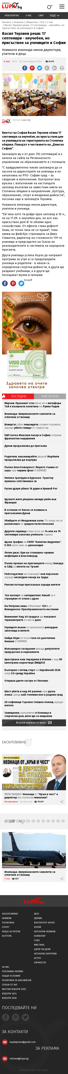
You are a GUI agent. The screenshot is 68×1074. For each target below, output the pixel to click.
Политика (8, 922)
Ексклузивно (11, 801)
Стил (37, 940)
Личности (40, 962)
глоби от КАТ (9, 984)
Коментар (40, 936)
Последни (18, 396)
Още (53, 15)
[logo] (12, 6)
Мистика (39, 944)
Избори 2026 (9, 998)
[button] (8, 821)
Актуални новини (44, 931)
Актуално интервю (45, 953)
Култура (7, 936)
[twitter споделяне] (39, 68)
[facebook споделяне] (24, 68)
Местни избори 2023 (14, 989)
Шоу (36, 913)
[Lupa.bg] (6, 122)
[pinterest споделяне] (32, 68)
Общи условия (11, 975)
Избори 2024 (9, 993)
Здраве (38, 918)
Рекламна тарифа (12, 971)
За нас (5, 967)
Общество (32, 22)
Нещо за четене (11, 931)
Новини (18, 22)
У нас (29, 15)
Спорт (5, 927)
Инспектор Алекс (44, 922)
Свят (41, 15)
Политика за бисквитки (16, 980)
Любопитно (11, 15)
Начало (6, 22)
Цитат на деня (42, 949)
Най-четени (49, 396)
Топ (42, 22)
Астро (37, 958)
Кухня (37, 927)
